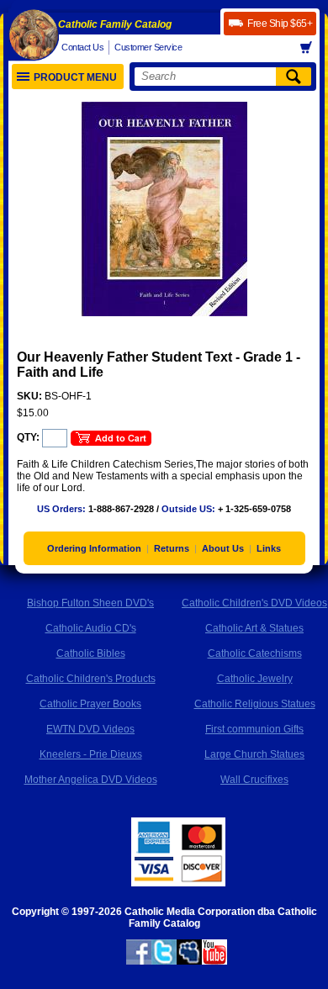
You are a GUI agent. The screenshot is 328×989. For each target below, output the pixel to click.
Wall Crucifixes (254, 779)
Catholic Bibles (90, 653)
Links (269, 548)
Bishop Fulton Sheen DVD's (90, 603)
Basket (311, 48)
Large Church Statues (254, 754)
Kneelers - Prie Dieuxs (91, 754)
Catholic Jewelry (255, 679)
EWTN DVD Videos (90, 729)
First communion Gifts (254, 729)
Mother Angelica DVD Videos (90, 779)
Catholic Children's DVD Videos (254, 603)
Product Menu (75, 77)
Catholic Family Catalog (115, 24)
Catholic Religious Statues (254, 704)
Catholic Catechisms (255, 653)
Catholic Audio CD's (90, 628)
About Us (223, 548)
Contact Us (82, 47)
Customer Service (148, 47)
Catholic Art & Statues (254, 628)
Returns (171, 548)
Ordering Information (94, 548)
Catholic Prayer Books (90, 704)
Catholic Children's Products (91, 679)
